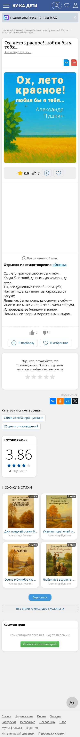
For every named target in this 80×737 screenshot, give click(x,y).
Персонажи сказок (51, 733)
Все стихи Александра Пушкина (38, 608)
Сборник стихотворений (21, 426)
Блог (62, 722)
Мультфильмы (12, 727)
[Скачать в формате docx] (66, 62)
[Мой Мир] (67, 401)
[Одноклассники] (60, 401)
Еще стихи (40, 597)
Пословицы (47, 722)
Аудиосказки (24, 716)
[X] (75, 401)
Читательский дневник (18, 733)
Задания (32, 727)
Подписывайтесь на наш (33, 17)
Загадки (55, 716)
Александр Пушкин (18, 52)
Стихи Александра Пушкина (23, 418)
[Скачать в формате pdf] (74, 62)
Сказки (6, 716)
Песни (41, 716)
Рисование (27, 722)
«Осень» (59, 264)
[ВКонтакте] (53, 401)
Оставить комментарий (40, 644)
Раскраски (9, 722)
